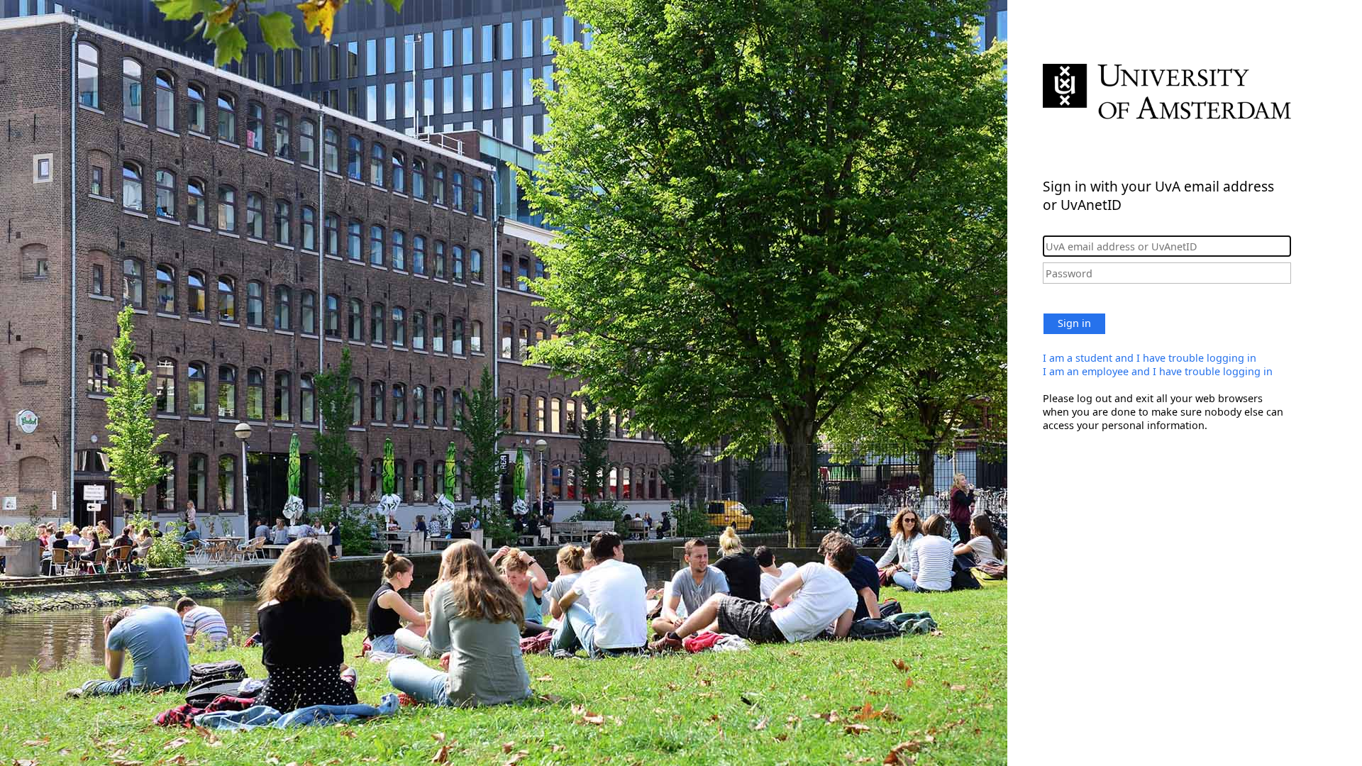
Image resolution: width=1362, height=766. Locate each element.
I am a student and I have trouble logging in (1149, 358)
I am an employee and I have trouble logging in (1158, 371)
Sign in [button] (1074, 323)
